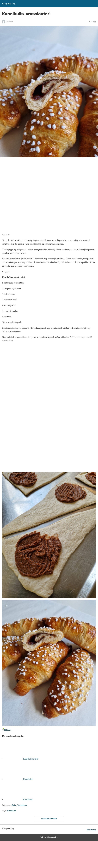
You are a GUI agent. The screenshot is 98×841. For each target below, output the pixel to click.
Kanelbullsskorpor (30, 758)
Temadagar (22, 805)
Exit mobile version (49, 837)
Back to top (91, 830)
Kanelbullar (28, 779)
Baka (14, 805)
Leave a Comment (49, 818)
